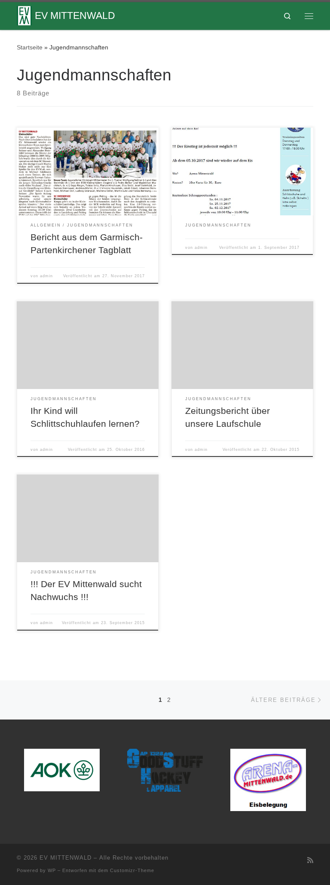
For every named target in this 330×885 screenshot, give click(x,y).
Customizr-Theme (132, 870)
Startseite (30, 47)
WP (52, 870)
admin (46, 276)
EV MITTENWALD (66, 857)
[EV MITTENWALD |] (24, 14)
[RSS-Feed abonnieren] (310, 860)
